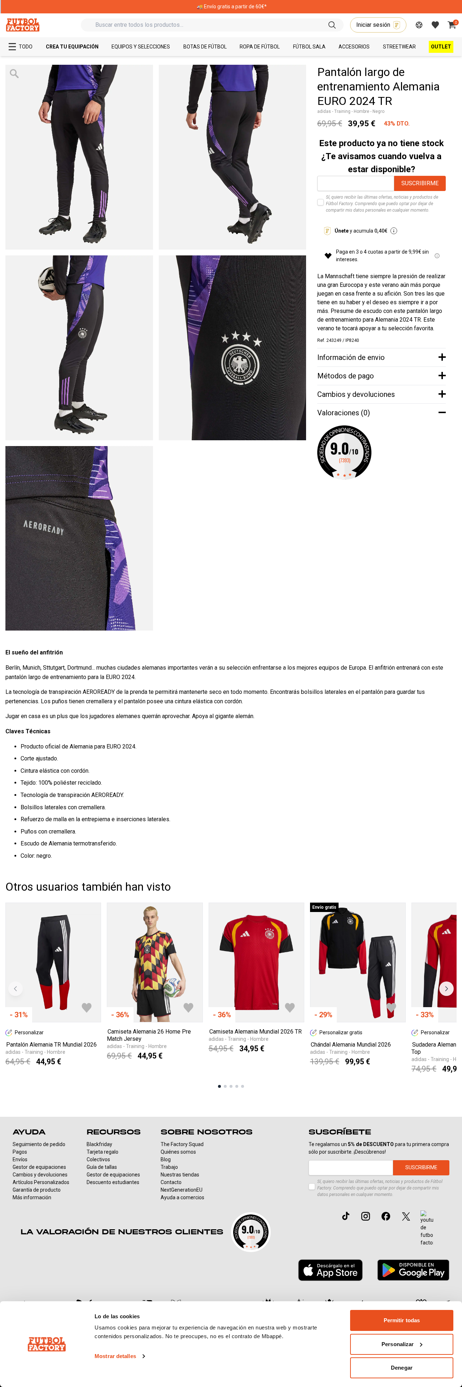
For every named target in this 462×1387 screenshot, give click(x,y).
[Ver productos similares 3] (231, 1086)
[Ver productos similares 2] (225, 1086)
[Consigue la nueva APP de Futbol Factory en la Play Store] (413, 1270)
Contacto (171, 1182)
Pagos (20, 1152)
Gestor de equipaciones (39, 1167)
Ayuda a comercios (182, 1197)
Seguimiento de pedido (39, 1144)
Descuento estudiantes (113, 1182)
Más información (32, 1197)
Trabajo (169, 1167)
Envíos (20, 1159)
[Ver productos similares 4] (236, 1086)
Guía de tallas (102, 1167)
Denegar (402, 1368)
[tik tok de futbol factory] (345, 1215)
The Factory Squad (182, 1144)
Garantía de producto (37, 1190)
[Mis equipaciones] (419, 25)
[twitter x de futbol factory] (406, 1216)
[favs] (435, 25)
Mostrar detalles (115, 1356)
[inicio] (22, 24)
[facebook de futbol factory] (386, 1216)
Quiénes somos (178, 1152)
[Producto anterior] (15, 988)
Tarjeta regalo (102, 1152)
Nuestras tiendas (180, 1175)
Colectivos (98, 1159)
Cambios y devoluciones (40, 1175)
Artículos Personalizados (41, 1182)
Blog (166, 1159)
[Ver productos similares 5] (242, 1086)
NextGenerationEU (181, 1190)
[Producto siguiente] (446, 988)
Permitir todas (402, 1320)
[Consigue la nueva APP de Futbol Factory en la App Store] (330, 1270)
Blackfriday (99, 1144)
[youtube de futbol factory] (426, 1228)
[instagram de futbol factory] (365, 1216)
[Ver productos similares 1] (219, 1086)
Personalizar (398, 1344)
